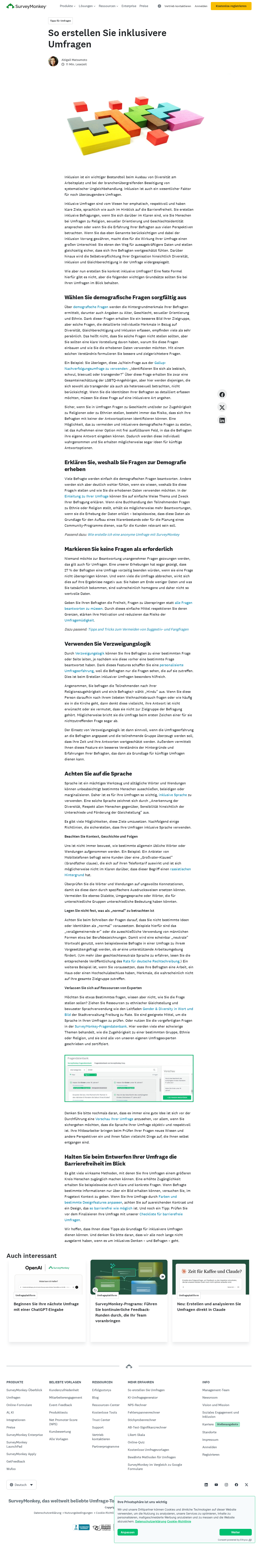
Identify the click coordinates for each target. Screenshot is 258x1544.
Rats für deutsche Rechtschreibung (151, 961)
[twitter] (222, 407)
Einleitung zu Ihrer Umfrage (86, 496)
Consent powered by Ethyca (233, 1539)
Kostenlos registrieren (231, 6)
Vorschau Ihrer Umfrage (114, 1119)
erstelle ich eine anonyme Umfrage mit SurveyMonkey (136, 534)
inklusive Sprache (173, 794)
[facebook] (222, 394)
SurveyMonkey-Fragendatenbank (101, 1026)
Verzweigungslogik (89, 653)
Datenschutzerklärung (150, 1521)
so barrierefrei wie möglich (110, 1208)
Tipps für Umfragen (60, 20)
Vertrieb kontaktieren (177, 6)
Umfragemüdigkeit (79, 620)
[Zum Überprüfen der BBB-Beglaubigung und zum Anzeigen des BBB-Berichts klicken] (81, 1529)
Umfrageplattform (25, 1295)
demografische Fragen (90, 306)
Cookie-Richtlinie (179, 1521)
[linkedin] (222, 419)
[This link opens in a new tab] (206, 1485)
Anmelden (201, 6)
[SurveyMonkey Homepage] (26, 6)
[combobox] (21, 1485)
